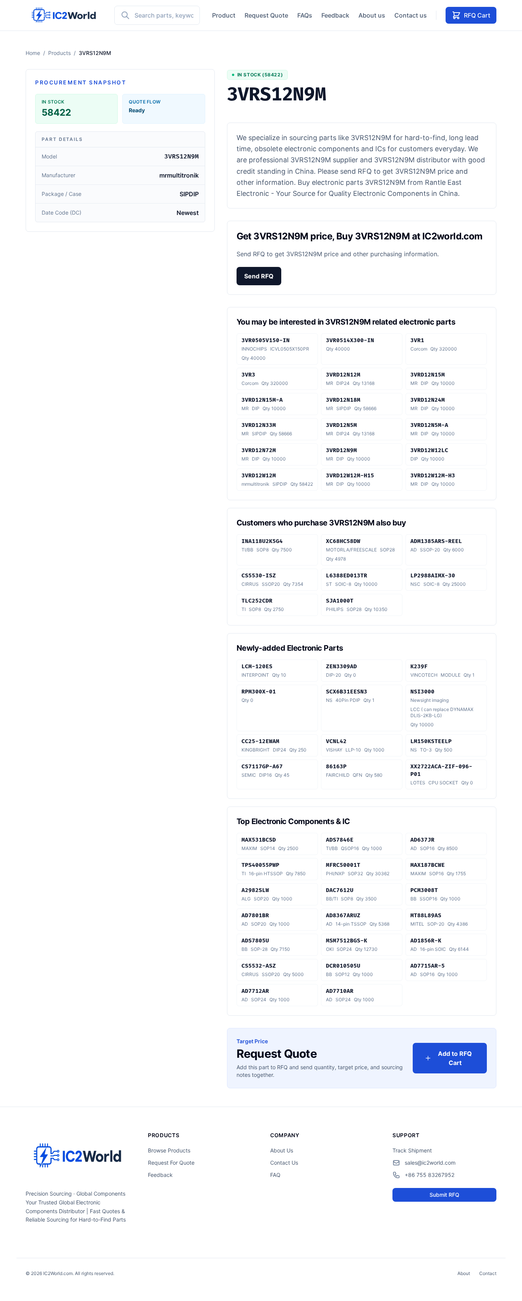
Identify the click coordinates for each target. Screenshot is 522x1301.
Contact (487, 1273)
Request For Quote (171, 1162)
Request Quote (266, 15)
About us (371, 15)
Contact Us (284, 1162)
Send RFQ (259, 276)
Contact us (410, 15)
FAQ (275, 1175)
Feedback (335, 15)
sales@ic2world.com (430, 1162)
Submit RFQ (444, 1194)
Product (223, 15)
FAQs (304, 15)
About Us (281, 1150)
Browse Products (169, 1150)
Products (59, 53)
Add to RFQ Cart (455, 1058)
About (463, 1273)
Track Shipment (412, 1150)
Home (33, 53)
